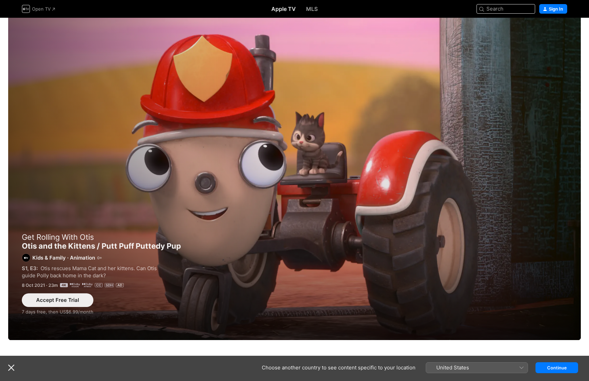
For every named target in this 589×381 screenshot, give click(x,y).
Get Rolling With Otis (58, 237)
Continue (557, 367)
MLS (312, 8)
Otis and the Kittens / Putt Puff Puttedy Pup (294, 179)
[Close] (11, 368)
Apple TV (283, 8)
